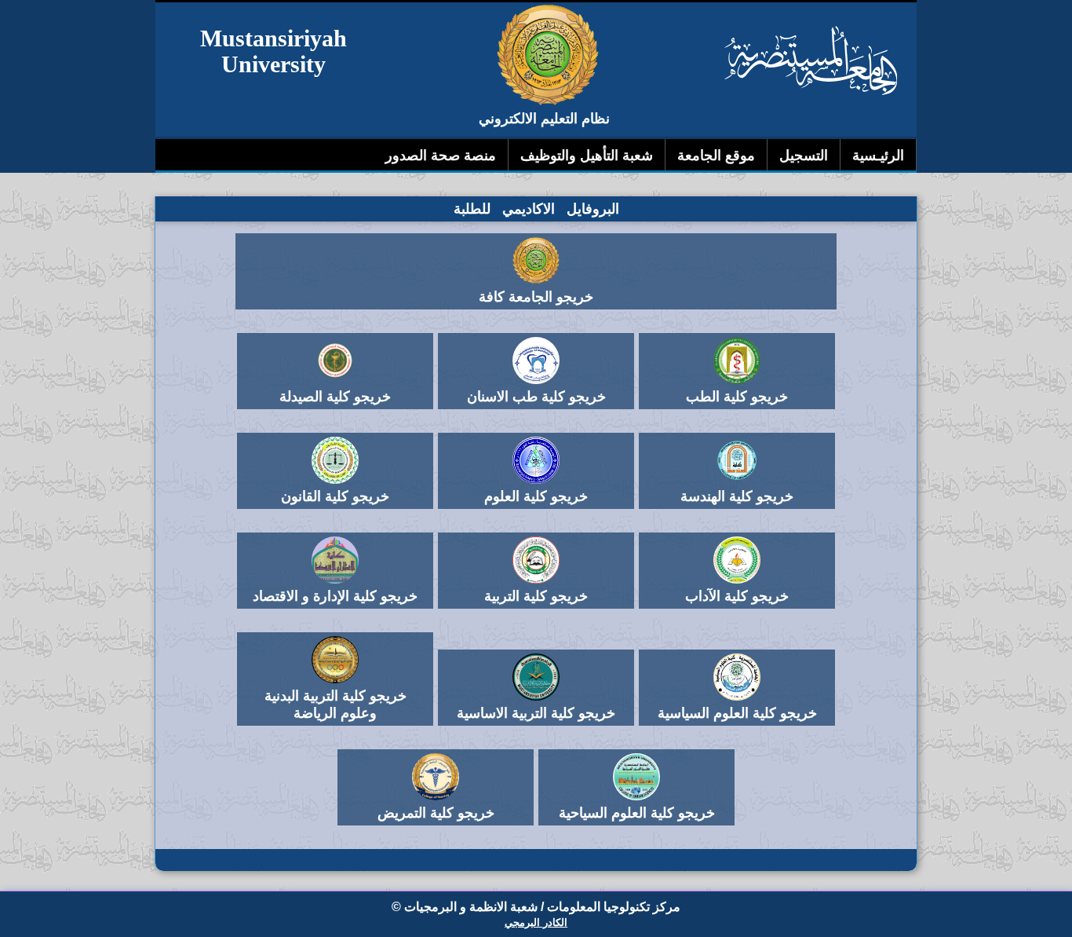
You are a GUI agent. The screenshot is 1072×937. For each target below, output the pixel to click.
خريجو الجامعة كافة (536, 297)
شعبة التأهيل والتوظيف (586, 155)
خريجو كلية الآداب (737, 596)
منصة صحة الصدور (440, 155)
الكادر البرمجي (536, 922)
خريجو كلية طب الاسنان (536, 396)
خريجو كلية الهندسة (736, 496)
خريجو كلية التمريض (435, 813)
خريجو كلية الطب (737, 396)
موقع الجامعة (716, 155)
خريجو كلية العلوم (536, 496)
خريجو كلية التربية (536, 596)
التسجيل (803, 155)
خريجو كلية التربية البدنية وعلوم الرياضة (335, 704)
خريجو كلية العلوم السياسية (737, 713)
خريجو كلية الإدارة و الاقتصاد (335, 596)
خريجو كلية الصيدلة (335, 396)
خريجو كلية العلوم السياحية (637, 813)
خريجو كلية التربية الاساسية (536, 713)
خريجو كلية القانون (335, 496)
